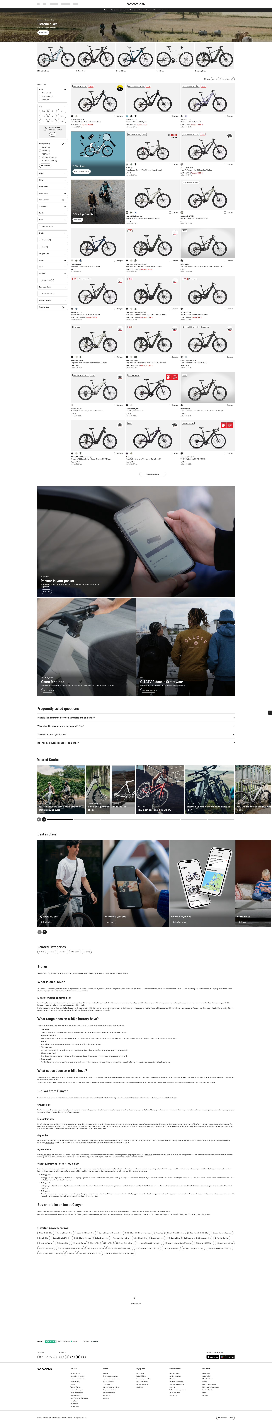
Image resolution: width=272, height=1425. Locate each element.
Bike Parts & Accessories (210, 1387)
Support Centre (174, 1373)
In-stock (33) (46, 240)
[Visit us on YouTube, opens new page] (72, 1357)
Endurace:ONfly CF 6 (187, 457)
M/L (61, 116)
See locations (47, 690)
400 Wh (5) (46, 154)
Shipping (172, 1379)
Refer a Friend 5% (142, 1384)
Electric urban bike (157, 1238)
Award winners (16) (48, 294)
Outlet (204, 1393)
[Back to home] (136, 4)
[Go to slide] (87, 819)
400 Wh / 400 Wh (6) (49, 157)
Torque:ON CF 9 (186, 312)
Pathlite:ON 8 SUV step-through (136, 264)
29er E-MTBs (94, 1243)
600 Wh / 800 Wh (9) (49, 161)
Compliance (74, 1401)
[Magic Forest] (131, 212)
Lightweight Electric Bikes (85, 1233)
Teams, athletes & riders (111, 1379)
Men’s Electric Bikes (45, 1233)
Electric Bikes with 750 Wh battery (147, 1248)
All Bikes (205, 1395)
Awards (73, 1384)
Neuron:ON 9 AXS (76, 409)
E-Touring (87, 952)
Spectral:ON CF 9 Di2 (187, 216)
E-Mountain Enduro (79, 1243)
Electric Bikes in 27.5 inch (82, 1238)
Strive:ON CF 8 (185, 409)
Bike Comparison (142, 1382)
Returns (172, 1387)
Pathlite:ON (170, 1082)
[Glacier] (186, 357)
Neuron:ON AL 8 (76, 312)
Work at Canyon (75, 1387)
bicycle (52, 1032)
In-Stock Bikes (141, 1376)
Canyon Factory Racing (78, 1379)
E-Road (41, 952)
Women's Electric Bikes (64, 1233)
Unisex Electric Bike (140, 1238)
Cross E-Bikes (43, 1238)
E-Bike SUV (71, 1253)
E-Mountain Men (62, 1243)
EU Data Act (74, 1404)
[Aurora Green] (131, 164)
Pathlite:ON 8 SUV (77, 361)
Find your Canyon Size (143, 1379)
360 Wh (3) (46, 151)
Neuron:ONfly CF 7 (187, 168)
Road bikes (206, 1373)
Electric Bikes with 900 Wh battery (219, 1248)
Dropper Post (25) (48, 280)
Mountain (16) (46, 93)
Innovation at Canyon (77, 1376)
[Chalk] (72, 260)
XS (52, 111)
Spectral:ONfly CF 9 (77, 120)
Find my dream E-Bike (81, 171)
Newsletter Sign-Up (48, 1357)
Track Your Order (174, 1393)
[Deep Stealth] (135, 116)
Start (52, 134)
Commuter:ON (49, 1143)
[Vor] (44, 932)
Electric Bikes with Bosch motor (109, 1233)
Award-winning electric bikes (193, 1248)
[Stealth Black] (127, 260)
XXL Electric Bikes (174, 1238)
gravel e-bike (96, 1110)
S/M (43, 116)
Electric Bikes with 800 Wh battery (51, 1253)
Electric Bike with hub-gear (222, 1233)
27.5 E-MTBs (107, 1243)
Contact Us (173, 1395)
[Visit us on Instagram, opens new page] (67, 1357)
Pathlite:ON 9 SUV (132, 361)
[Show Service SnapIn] (270, 713)
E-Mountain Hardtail (222, 1238)
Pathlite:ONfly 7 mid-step (134, 216)
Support (75, 4)
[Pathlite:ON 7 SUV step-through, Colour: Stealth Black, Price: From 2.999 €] (98, 435)
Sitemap (106, 1398)
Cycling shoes (45, 1191)
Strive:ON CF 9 (185, 264)
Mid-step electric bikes (171, 1248)
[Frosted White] (131, 405)
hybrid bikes (97, 1003)
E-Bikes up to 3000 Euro (204, 1243)
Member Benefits (109, 1393)
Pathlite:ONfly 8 (76, 264)
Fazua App (159, 1233)
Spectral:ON (162, 1126)
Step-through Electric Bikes (199, 1233)
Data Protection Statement (79, 1398)
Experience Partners (110, 1390)
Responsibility (75, 1382)
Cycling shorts (45, 1183)
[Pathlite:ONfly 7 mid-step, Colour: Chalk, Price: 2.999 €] (153, 195)
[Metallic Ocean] (76, 309)
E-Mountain (62, 952)
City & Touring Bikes (209, 1384)
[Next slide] (44, 819)
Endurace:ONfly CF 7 (132, 409)
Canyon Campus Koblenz (111, 1387)
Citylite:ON (129, 168)
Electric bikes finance (46, 1248)
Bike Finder (140, 1373)
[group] (135, 57)
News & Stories (108, 1382)
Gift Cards (139, 1387)
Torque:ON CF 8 (186, 120)
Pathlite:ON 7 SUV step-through (81, 457)
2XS (43, 111)
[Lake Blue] (135, 212)
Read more (77, 220)
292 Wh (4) (46, 147)
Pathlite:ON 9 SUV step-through (136, 312)
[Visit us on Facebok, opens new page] (61, 1357)
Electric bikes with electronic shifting (70, 1248)
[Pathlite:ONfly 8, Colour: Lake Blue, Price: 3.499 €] (98, 243)
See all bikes (43, 32)
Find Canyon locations (110, 1376)
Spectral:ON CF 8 (131, 120)
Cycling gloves (46, 1175)
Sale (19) (45, 247)
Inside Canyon (75, 1373)
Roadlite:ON (184, 1140)
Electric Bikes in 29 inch (61, 1238)
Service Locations (175, 1376)
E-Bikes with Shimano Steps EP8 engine (178, 1243)
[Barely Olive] (76, 116)
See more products (153, 474)
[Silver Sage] (131, 453)
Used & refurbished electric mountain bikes (120, 1253)
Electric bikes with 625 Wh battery (119, 1248)
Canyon (39, 20)
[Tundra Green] (76, 260)
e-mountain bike (155, 1124)
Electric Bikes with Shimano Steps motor (138, 1233)
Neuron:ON (83, 1126)
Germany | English (226, 1418)
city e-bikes (96, 1140)
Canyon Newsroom (76, 1390)
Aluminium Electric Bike (121, 1238)
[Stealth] (182, 116)
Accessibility (74, 1406)
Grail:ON (149, 1110)
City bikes (86, 1003)
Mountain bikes (207, 1379)
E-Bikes (205, 1382)
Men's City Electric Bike (124, 1243)
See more (46, 166)
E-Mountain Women (45, 1243)
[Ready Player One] (127, 116)
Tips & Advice (107, 1384)
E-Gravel (51, 952)
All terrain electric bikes (225, 1243)
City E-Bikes (75, 952)
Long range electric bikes (95, 1248)
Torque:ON (94, 1128)
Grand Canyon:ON (43, 1126)
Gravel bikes (206, 1376)
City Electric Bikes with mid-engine (148, 1243)
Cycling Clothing (207, 1390)
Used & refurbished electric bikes (90, 1253)
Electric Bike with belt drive (176, 1233)
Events (105, 1373)
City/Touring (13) (47, 96)
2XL (62, 121)
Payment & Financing (176, 1382)
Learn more (46, 591)
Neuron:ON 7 (130, 457)
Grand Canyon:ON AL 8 (188, 361)
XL (52, 121)
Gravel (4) (45, 100)
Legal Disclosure (75, 1395)
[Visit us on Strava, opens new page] (78, 1357)
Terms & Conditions (76, 1393)
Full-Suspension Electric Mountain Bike (197, 1238)
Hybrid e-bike (46, 1155)
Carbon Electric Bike (101, 1238)
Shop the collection (148, 690)
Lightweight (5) (47, 226)
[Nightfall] (135, 164)
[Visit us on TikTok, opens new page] (83, 1357)
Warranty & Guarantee (176, 1384)
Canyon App (107, 1395)
